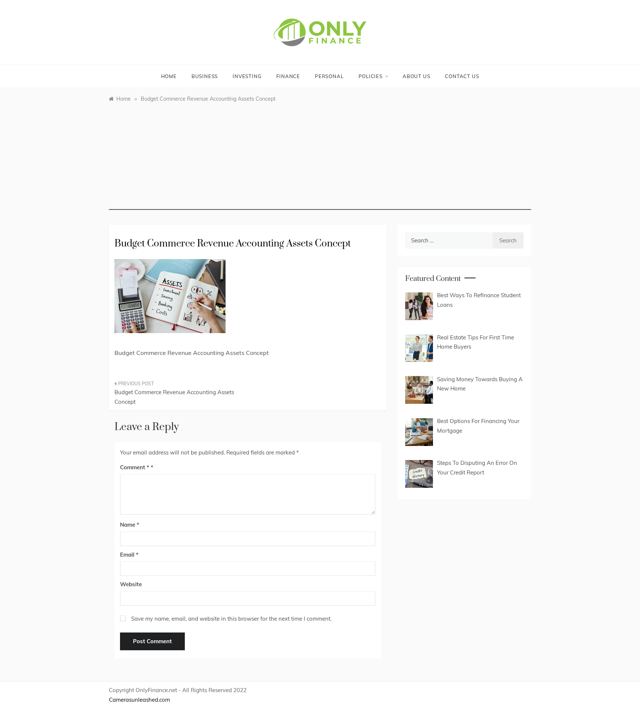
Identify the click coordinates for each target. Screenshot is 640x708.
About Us (416, 76)
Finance (288, 76)
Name (129, 524)
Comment (134, 467)
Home (169, 76)
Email (129, 554)
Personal (329, 76)
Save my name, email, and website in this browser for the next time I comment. (231, 618)
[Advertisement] (320, 158)
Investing (247, 76)
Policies (371, 76)
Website (131, 584)
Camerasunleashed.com (139, 699)
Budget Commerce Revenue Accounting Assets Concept (174, 397)
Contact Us (462, 76)
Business (204, 76)
